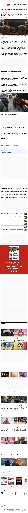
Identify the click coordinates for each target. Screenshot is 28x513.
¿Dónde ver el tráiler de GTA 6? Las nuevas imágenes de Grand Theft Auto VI (23, 367)
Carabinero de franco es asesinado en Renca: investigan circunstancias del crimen (11, 216)
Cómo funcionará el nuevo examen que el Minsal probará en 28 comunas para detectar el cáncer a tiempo (12, 214)
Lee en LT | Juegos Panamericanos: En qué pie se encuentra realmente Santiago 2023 (13, 139)
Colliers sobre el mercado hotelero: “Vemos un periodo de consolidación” (20, 405)
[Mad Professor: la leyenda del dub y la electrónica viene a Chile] (20, 440)
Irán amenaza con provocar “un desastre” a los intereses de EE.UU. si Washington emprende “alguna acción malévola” (13, 195)
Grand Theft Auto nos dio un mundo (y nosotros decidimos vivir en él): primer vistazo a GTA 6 (20, 326)
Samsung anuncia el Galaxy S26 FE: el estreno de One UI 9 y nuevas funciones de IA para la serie (20, 340)
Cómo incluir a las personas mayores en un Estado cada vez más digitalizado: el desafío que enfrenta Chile (7, 415)
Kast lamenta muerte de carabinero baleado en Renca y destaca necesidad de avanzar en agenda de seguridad (14, 189)
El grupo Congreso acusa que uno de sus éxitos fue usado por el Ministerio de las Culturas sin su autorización (20, 449)
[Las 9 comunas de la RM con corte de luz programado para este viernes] (14, 374)
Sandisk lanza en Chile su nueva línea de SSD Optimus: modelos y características (7, 446)
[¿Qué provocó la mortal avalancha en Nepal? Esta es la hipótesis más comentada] (7, 346)
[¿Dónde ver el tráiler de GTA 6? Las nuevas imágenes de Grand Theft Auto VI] (23, 374)
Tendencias (2, 411)
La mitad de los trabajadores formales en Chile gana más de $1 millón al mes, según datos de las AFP (20, 394)
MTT (9, 145)
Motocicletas (17, 145)
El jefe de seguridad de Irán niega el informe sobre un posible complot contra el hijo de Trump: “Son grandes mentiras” (14, 183)
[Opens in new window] (19, 485)
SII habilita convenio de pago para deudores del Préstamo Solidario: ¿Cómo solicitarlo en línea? (4, 368)
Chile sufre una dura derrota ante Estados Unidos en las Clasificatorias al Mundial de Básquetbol (20, 414)
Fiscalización (7, 145)
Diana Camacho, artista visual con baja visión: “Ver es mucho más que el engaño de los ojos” (20, 467)
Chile (1, 391)
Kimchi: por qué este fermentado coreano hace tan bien (20, 455)
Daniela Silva (5, 17)
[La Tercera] (4, 485)
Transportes (12, 145)
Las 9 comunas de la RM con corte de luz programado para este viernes (14, 367)
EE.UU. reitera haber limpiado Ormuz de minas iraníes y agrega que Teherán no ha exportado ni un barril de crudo (14, 192)
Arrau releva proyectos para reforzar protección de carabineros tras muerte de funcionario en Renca (7, 408)
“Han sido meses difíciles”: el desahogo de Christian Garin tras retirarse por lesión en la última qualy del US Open (20, 426)
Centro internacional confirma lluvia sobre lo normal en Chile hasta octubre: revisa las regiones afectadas (7, 327)
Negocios (15, 391)
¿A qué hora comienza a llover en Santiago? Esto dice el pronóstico (7, 430)
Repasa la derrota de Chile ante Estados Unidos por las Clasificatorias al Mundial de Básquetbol (20, 430)
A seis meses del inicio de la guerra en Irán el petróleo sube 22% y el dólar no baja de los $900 (20, 408)
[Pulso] (11, 485)
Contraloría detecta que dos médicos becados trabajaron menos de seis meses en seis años (12, 220)
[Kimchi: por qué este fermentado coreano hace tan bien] (20, 462)
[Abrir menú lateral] (1, 4)
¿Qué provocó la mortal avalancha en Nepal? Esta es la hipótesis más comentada (7, 339)
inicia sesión (4, 152)
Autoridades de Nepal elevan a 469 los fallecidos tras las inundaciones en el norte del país (7, 468)
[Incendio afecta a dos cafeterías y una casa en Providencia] (25, 224)
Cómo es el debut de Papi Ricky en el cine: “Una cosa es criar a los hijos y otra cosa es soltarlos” (20, 446)
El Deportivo (16, 411)
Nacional (2, 8)
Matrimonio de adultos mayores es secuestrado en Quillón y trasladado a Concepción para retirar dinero (12, 226)
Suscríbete (9, 152)
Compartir (2, 37)
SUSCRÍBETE (14, 271)
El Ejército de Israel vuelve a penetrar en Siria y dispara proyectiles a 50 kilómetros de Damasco (14, 197)
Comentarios (6, 37)
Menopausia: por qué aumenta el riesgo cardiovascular (19, 471)
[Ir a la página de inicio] (14, 5)
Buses (14, 145)
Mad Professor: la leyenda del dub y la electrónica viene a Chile (20, 435)
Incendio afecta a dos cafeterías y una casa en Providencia (7, 405)
